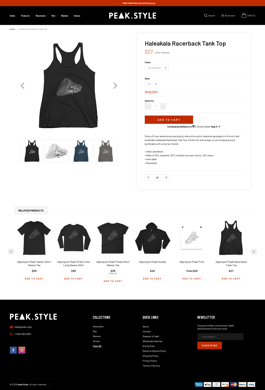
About (146, 326)
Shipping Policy (150, 355)
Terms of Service (151, 365)
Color (148, 62)
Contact (147, 331)
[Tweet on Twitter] (157, 177)
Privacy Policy (150, 360)
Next (115, 85)
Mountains (98, 326)
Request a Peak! (151, 336)
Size (147, 78)
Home (12, 29)
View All (97, 346)
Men (95, 331)
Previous (22, 85)
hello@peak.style (23, 326)
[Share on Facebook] (148, 177)
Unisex (96, 341)
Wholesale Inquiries (152, 341)
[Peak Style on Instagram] (21, 350)
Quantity (149, 100)
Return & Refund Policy (154, 350)
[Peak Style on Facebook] (13, 350)
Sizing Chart (151, 91)
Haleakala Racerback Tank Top (32, 29)
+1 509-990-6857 (22, 333)
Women (97, 336)
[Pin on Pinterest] (166, 177)
